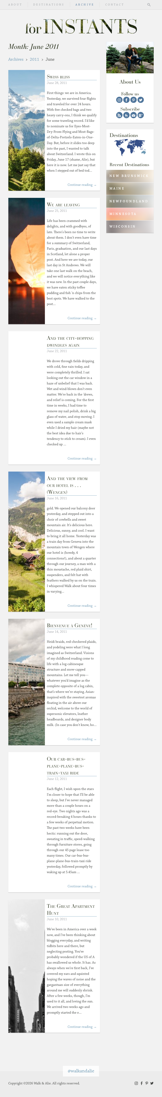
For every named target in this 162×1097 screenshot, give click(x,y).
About (15, 5)
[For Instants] (81, 26)
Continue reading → (82, 185)
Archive (84, 5)
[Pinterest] (133, 100)
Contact (114, 5)
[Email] (133, 115)
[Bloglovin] (141, 115)
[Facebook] (126, 100)
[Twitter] (141, 100)
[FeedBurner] (126, 115)
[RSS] (119, 115)
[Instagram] (119, 100)
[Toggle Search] (149, 4)
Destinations (48, 5)
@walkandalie (81, 1071)
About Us (130, 81)
